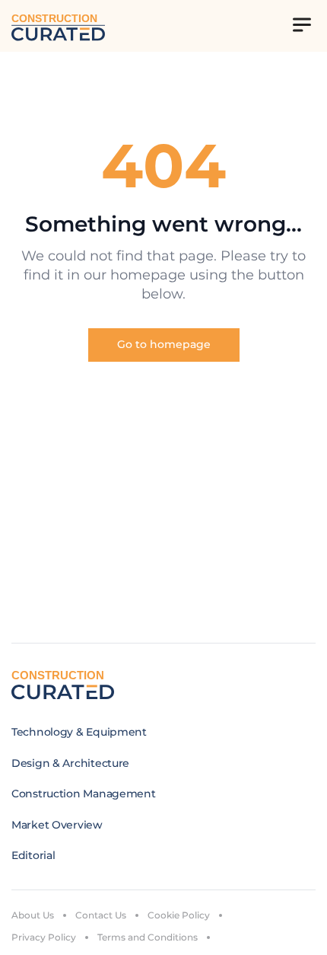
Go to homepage (164, 344)
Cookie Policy (179, 915)
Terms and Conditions (147, 937)
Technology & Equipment (79, 732)
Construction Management (83, 793)
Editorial (33, 855)
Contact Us (100, 915)
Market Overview (57, 825)
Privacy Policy (43, 937)
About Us (32, 915)
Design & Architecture (70, 763)
